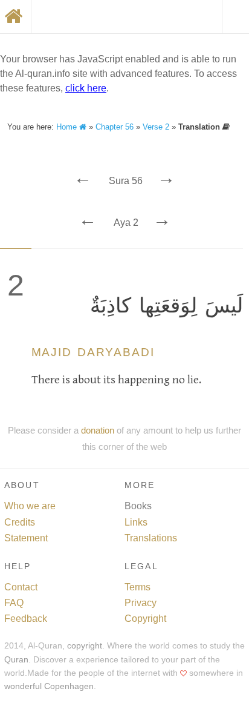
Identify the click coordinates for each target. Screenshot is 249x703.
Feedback (25, 618)
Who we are (30, 506)
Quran (16, 659)
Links (135, 522)
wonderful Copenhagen (49, 686)
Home (67, 126)
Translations (150, 538)
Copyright (145, 618)
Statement (26, 538)
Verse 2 (156, 126)
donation (97, 430)
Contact (20, 587)
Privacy (140, 603)
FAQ (14, 603)
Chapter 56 (114, 126)
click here (85, 88)
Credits (19, 522)
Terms (137, 587)
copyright (84, 645)
